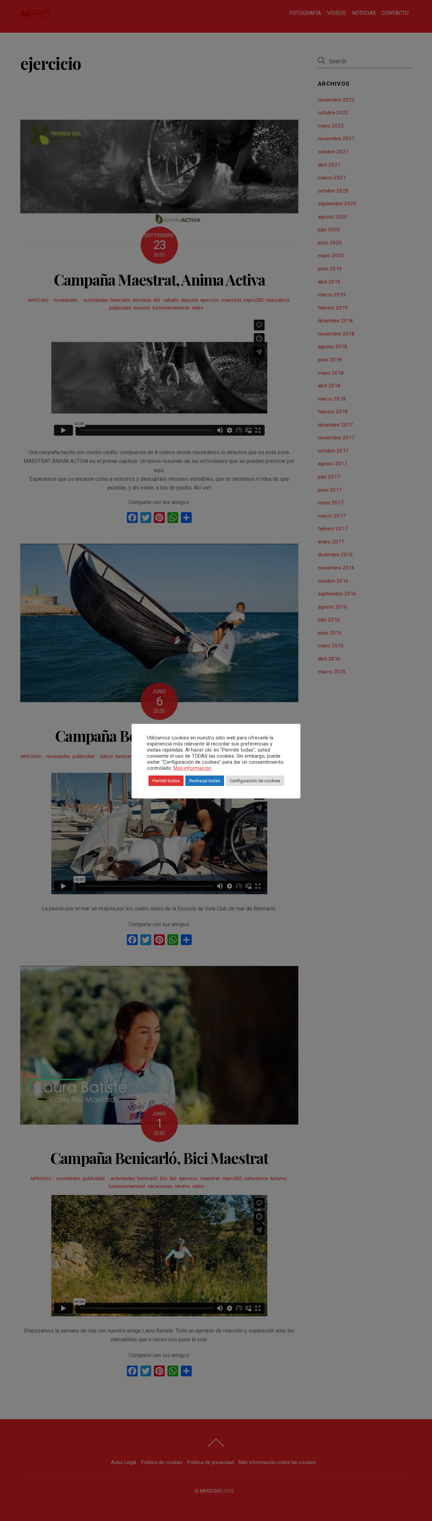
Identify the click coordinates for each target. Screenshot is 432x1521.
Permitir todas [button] (166, 780)
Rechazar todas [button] (204, 780)
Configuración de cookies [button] (255, 780)
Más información (192, 768)
